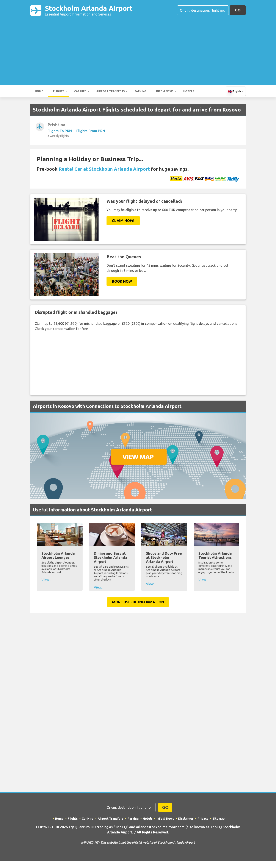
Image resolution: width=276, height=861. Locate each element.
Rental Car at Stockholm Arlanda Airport (104, 169)
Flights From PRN (90, 131)
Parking (140, 91)
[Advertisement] (138, 49)
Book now (122, 281)
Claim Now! (123, 220)
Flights (58, 91)
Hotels (188, 91)
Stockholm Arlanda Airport (89, 10)
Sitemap (218, 818)
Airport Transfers (110, 91)
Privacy (203, 818)
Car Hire (80, 91)
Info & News (164, 91)
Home (39, 91)
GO (237, 10)
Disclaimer (185, 818)
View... (46, 580)
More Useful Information (138, 602)
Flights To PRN (59, 131)
